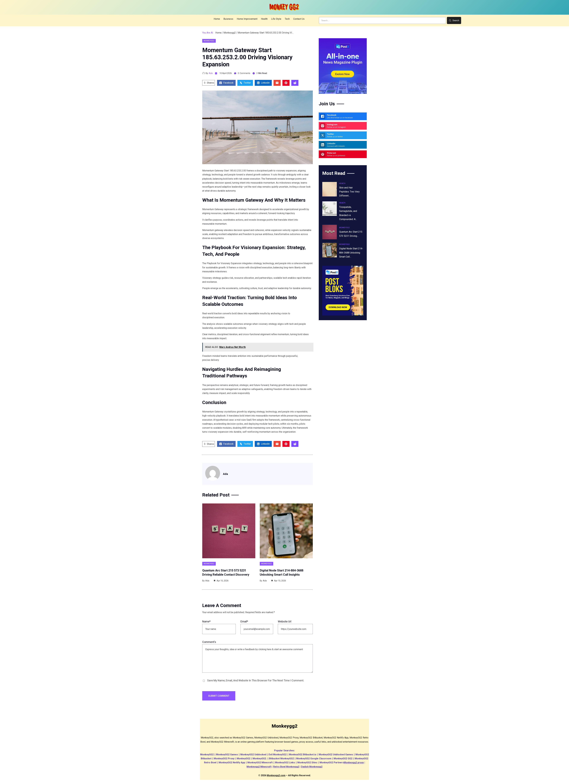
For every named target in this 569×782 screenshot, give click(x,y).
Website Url (284, 621)
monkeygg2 (229, 32)
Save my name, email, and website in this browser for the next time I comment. (255, 680)
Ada (211, 73)
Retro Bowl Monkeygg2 (286, 766)
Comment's (209, 641)
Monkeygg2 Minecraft (259, 766)
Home (218, 32)
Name (206, 621)
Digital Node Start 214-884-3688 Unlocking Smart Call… (351, 252)
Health (342, 183)
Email (244, 621)
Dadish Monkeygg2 (311, 766)
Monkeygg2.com (276, 775)
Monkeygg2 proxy (354, 762)
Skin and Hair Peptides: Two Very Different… (349, 191)
